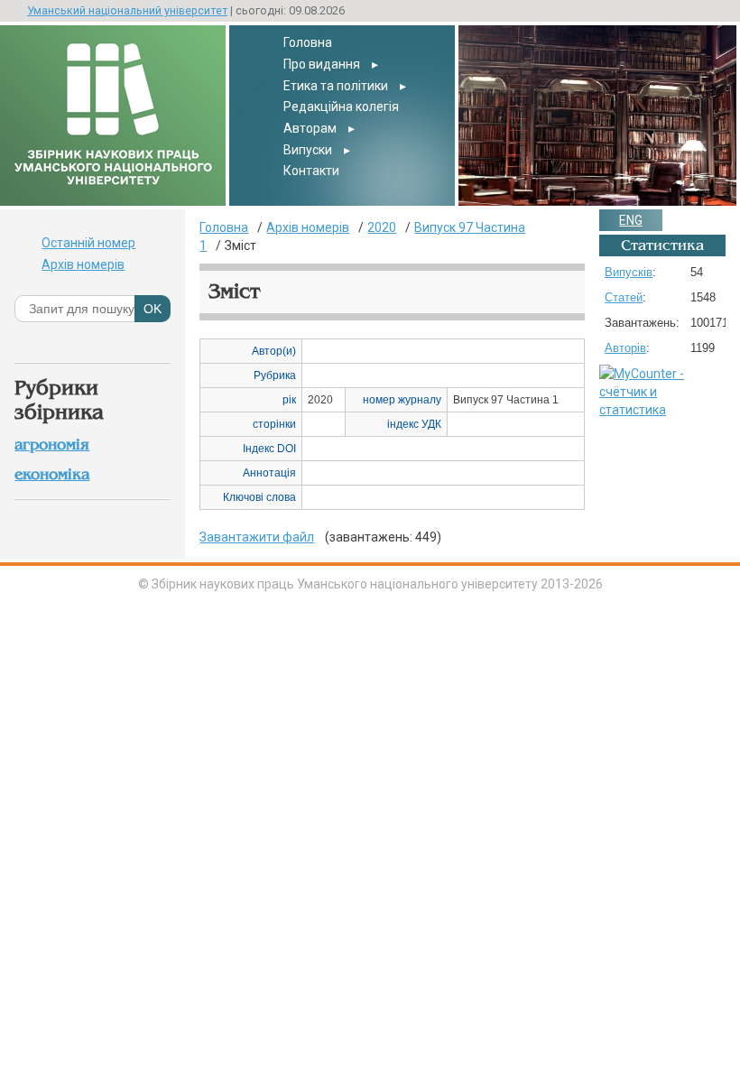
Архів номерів (83, 264)
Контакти (311, 170)
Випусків (628, 272)
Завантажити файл (256, 537)
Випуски (307, 150)
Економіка (51, 474)
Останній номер (88, 243)
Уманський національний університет (127, 10)
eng (631, 220)
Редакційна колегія (341, 106)
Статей (624, 297)
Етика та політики (335, 86)
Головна (307, 42)
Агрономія (51, 444)
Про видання (321, 64)
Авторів (625, 348)
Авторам (310, 128)
